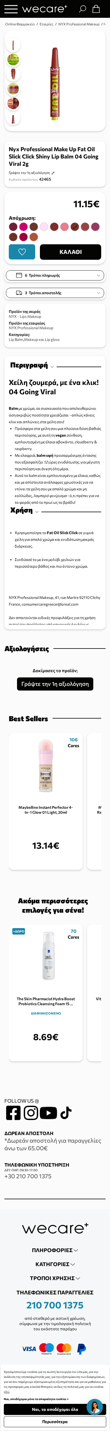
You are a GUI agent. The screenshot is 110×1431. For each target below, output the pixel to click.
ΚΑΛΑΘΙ (71, 251)
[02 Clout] (64, 226)
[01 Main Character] (44, 226)
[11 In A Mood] (54, 226)
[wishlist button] (22, 251)
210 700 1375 (55, 1304)
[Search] (82, 9)
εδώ (6, 1391)
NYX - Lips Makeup (25, 316)
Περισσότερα (55, 1421)
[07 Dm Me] (95, 226)
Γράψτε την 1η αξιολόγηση (29, 172)
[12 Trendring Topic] (33, 226)
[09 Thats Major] (13, 226)
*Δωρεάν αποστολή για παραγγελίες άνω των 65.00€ (52, 1144)
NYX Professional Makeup (31, 327)
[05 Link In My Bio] (13, 237)
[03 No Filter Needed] (85, 226)
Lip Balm (16, 339)
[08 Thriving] (23, 226)
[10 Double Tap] (23, 237)
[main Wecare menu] (11, 8)
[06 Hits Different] (33, 237)
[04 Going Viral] (74, 226)
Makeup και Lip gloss (42, 339)
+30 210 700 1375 (27, 1175)
